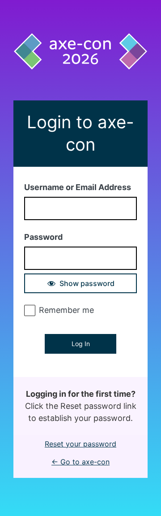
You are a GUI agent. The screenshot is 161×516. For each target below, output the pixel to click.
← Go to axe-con (80, 461)
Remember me (66, 310)
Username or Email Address (77, 187)
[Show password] (80, 283)
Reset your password (80, 443)
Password (43, 237)
